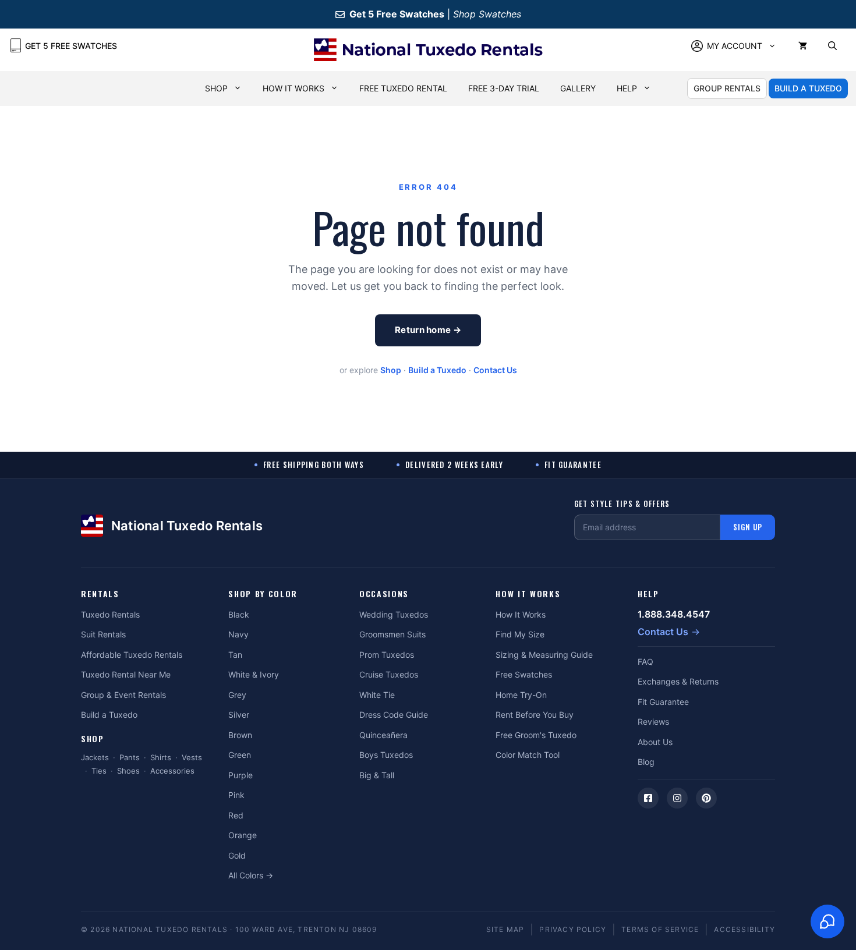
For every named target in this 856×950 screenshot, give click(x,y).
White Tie (377, 695)
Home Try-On (521, 695)
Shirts (160, 757)
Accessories (172, 770)
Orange (242, 835)
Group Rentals (727, 88)
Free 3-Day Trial (503, 88)
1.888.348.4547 (674, 614)
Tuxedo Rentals (110, 614)
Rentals (100, 594)
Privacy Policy (572, 929)
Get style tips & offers (622, 503)
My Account (734, 46)
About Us (655, 742)
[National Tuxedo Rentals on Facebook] (648, 798)
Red (235, 815)
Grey (237, 695)
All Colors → (250, 875)
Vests (192, 757)
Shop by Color (263, 594)
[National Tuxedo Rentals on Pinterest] (706, 798)
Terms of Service (660, 929)
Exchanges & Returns (678, 681)
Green (239, 755)
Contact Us (495, 370)
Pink (236, 795)
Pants (129, 757)
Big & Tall (376, 775)
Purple (240, 775)
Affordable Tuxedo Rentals (131, 655)
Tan (235, 655)
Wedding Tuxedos (393, 614)
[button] (832, 46)
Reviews (653, 721)
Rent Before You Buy (535, 714)
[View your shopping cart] (803, 46)
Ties (99, 770)
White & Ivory (253, 674)
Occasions (384, 594)
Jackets (95, 757)
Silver (238, 714)
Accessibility (744, 929)
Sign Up (747, 527)
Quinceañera (383, 735)
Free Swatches (524, 674)
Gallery (578, 88)
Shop (216, 88)
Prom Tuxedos (386, 655)
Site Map (505, 929)
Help (627, 88)
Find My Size (520, 634)
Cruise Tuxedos (388, 674)
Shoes (128, 770)
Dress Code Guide (393, 714)
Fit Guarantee (663, 702)
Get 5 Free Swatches (71, 46)
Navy (238, 634)
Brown (240, 735)
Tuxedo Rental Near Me (126, 674)
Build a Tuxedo (437, 370)
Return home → (428, 329)
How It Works (293, 88)
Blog (646, 762)
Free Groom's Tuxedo (536, 735)
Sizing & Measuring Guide (544, 655)
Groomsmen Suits (392, 634)
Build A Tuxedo (808, 88)
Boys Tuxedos (386, 755)
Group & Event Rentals (123, 695)
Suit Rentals (103, 634)
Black (238, 614)
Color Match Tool (528, 755)
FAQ (645, 662)
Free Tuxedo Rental (403, 88)
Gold (237, 855)
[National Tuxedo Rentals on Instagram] (677, 798)
